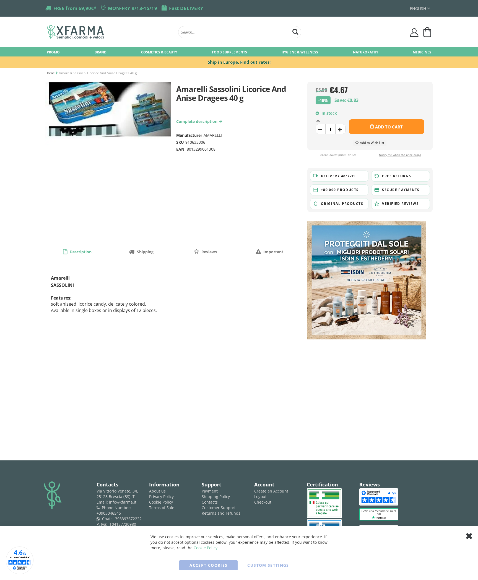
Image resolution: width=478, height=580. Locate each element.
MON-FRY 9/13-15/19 (132, 8)
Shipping (145, 251)
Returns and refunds (221, 513)
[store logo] (110, 32)
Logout (260, 496)
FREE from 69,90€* (74, 8)
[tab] (77, 251)
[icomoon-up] (321, 129)
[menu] (239, 51)
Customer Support (219, 507)
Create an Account (271, 491)
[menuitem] (53, 52)
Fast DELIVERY (186, 8)
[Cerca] (295, 31)
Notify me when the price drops (400, 155)
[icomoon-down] (340, 129)
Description (80, 251)
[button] (420, 8)
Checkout (262, 502)
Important (272, 251)
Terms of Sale (161, 507)
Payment (210, 491)
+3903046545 (109, 513)
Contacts (210, 502)
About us (157, 491)
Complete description (198, 121)
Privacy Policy (161, 496)
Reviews (208, 251)
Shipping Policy (216, 496)
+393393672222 (127, 518)
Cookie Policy (161, 502)
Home (50, 73)
